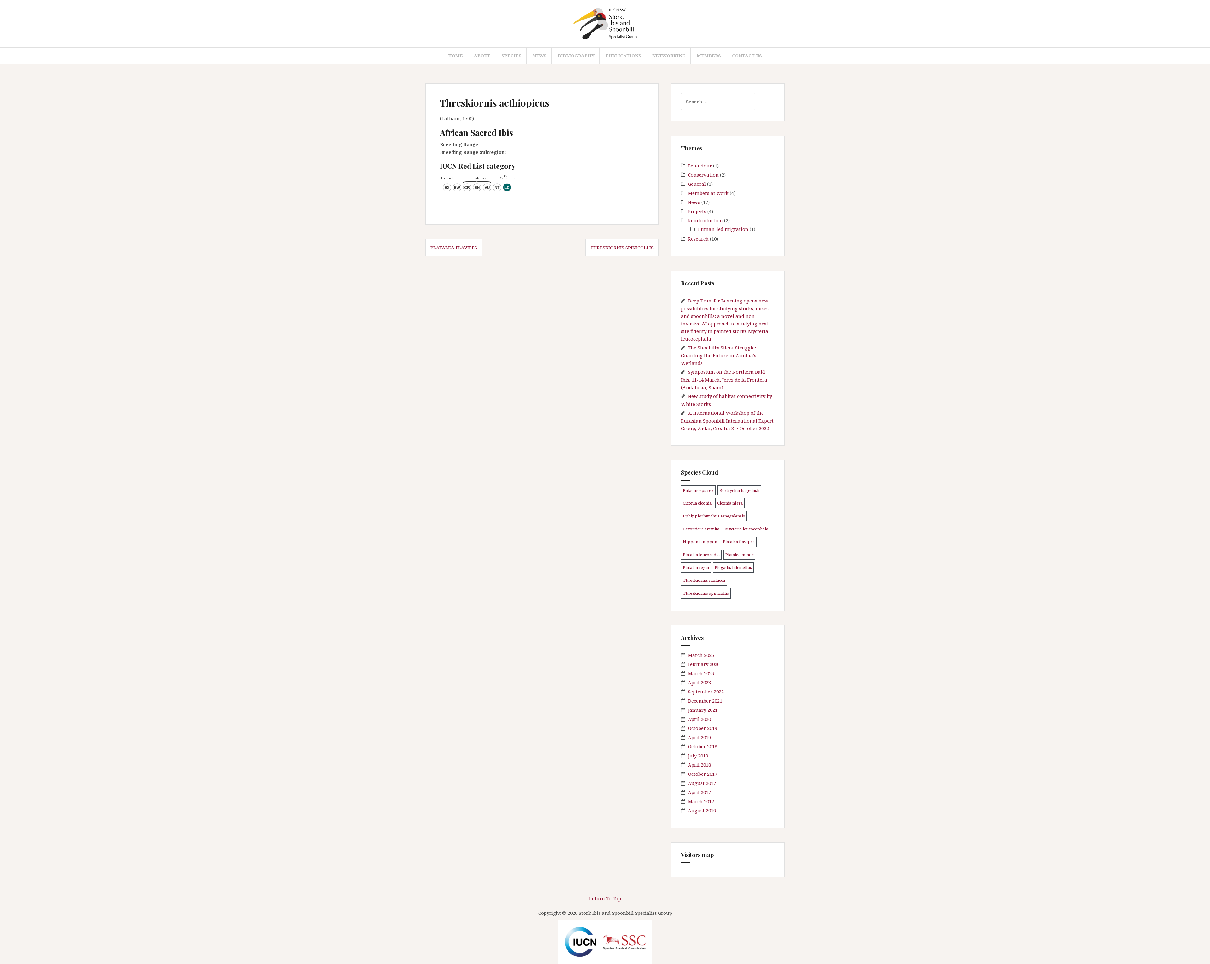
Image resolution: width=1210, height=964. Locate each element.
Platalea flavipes (453, 247)
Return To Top (605, 898)
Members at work (708, 193)
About (482, 56)
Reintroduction (705, 220)
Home (455, 56)
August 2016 (702, 810)
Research (698, 239)
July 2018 (698, 755)
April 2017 (699, 792)
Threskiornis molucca (704, 580)
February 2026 (704, 664)
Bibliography (576, 56)
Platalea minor (739, 555)
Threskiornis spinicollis (622, 247)
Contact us (747, 56)
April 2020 (699, 719)
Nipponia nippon (700, 542)
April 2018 (699, 765)
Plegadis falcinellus (733, 567)
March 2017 (701, 801)
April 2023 (699, 682)
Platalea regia (696, 567)
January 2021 (702, 710)
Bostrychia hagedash (739, 490)
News (540, 56)
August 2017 (702, 783)
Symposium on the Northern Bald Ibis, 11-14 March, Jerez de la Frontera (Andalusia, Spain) (724, 379)
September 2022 (706, 691)
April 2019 (699, 737)
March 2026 (701, 655)
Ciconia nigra (730, 503)
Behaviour (700, 165)
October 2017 (702, 774)
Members (709, 56)
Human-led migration (722, 229)
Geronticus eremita (701, 529)
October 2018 (702, 746)
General (697, 184)
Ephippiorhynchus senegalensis (714, 516)
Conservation (703, 175)
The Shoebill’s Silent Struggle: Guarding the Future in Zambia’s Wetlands (718, 355)
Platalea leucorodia (701, 555)
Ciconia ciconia (697, 503)
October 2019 (702, 728)
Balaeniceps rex (698, 490)
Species (511, 56)
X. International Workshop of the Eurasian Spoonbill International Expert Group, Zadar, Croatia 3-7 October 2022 (727, 420)
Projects (697, 211)
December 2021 (705, 701)
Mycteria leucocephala (746, 529)
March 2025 (701, 673)
